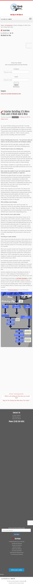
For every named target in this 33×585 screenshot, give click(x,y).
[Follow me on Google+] (6, 19)
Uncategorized (8, 25)
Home (2, 25)
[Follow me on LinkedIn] (11, 19)
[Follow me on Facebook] (5, 19)
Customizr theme (20, 583)
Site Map (2, 574)
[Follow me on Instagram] (8, 19)
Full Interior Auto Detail (17, 550)
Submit (16, 85)
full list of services (13, 290)
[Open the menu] (30, 19)
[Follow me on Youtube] (9, 19)
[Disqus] (16, 368)
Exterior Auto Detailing (16, 548)
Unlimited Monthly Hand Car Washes (16, 541)
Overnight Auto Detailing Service (16, 552)
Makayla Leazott (4, 119)
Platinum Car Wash (17, 547)
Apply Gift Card (16, 570)
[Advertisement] (16, 444)
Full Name (16, 69)
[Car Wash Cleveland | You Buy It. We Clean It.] (16, 7)
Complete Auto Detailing (17, 543)
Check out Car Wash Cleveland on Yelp (11, 93)
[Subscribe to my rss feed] (1, 19)
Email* (16, 76)
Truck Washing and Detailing (16, 554)
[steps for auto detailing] (16, 319)
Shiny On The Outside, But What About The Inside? (17, 400)
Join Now (16, 534)
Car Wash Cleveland (21, 278)
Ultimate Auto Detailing (17, 545)
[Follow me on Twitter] (3, 19)
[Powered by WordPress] (25, 580)
